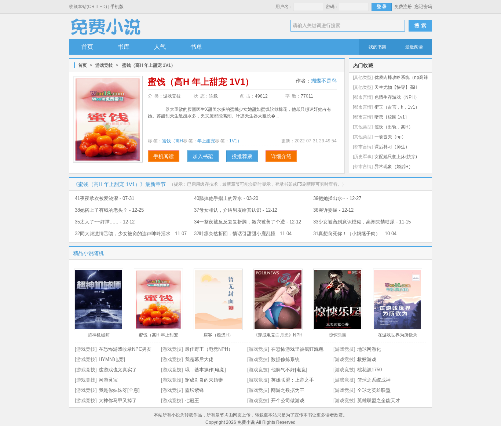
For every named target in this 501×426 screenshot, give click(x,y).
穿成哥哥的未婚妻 (204, 380)
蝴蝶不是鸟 (324, 81)
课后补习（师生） (392, 146)
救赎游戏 (366, 359)
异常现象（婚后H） (393, 166)
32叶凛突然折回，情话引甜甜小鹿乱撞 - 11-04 (243, 233)
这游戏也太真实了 (118, 369)
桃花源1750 (369, 369)
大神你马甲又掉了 (118, 400)
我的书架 (377, 47)
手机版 (117, 6)
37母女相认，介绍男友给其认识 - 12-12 (235, 210)
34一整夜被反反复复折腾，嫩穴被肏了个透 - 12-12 (247, 222)
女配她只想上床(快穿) (395, 156)
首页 (87, 47)
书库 (123, 47)
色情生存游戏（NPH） (396, 97)
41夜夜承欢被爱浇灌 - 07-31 (104, 198)
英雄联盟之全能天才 (378, 400)
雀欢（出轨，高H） (393, 127)
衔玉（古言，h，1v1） (397, 107)
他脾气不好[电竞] (289, 369)
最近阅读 (414, 47)
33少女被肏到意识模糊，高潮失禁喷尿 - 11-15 (362, 222)
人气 (160, 47)
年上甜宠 (206, 140)
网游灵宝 (108, 380)
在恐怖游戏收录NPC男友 (125, 349)
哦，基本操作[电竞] (205, 369)
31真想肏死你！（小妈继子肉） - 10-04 (354, 233)
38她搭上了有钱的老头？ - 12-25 (109, 210)
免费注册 (403, 6)
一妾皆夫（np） (390, 136)
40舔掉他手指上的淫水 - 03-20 (226, 198)
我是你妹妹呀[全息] (119, 390)
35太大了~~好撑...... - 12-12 (105, 222)
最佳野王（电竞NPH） (209, 349)
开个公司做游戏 (287, 400)
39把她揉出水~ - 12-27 (337, 198)
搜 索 (420, 25)
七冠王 (192, 400)
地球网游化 (369, 349)
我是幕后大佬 (199, 359)
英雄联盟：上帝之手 (292, 380)
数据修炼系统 (285, 359)
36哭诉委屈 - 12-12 (333, 210)
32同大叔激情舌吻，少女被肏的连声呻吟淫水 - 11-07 (131, 233)
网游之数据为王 (287, 390)
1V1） (235, 140)
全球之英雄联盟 (374, 390)
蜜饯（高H (172, 140)
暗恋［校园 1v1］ (391, 117)
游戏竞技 (104, 65)
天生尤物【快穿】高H (395, 87)
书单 (196, 47)
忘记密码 (423, 6)
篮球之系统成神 (374, 380)
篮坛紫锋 (194, 390)
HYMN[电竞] (112, 359)
